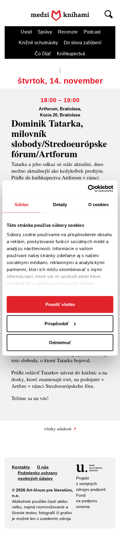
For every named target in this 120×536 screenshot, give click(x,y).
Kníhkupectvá (71, 53)
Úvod (26, 31)
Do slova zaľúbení (82, 42)
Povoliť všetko (60, 304)
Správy (45, 31)
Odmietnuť (60, 342)
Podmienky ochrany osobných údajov (37, 475)
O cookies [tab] (98, 204)
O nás (43, 467)
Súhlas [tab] (22, 204)
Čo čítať (43, 53)
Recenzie (68, 31)
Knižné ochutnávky (38, 42)
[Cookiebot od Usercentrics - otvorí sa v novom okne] (87, 188)
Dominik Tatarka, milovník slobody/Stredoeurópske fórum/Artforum (59, 138)
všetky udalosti (57, 428)
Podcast (92, 31)
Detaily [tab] (60, 204)
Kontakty (21, 467)
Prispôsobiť (57, 323)
